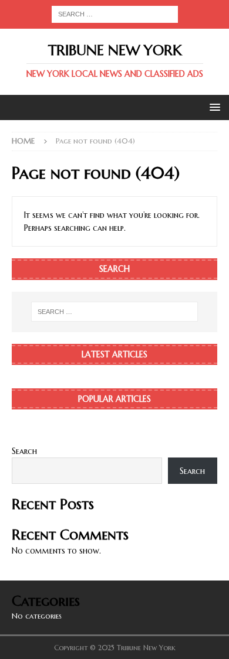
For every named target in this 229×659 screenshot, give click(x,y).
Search (24, 451)
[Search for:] (115, 13)
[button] (213, 107)
